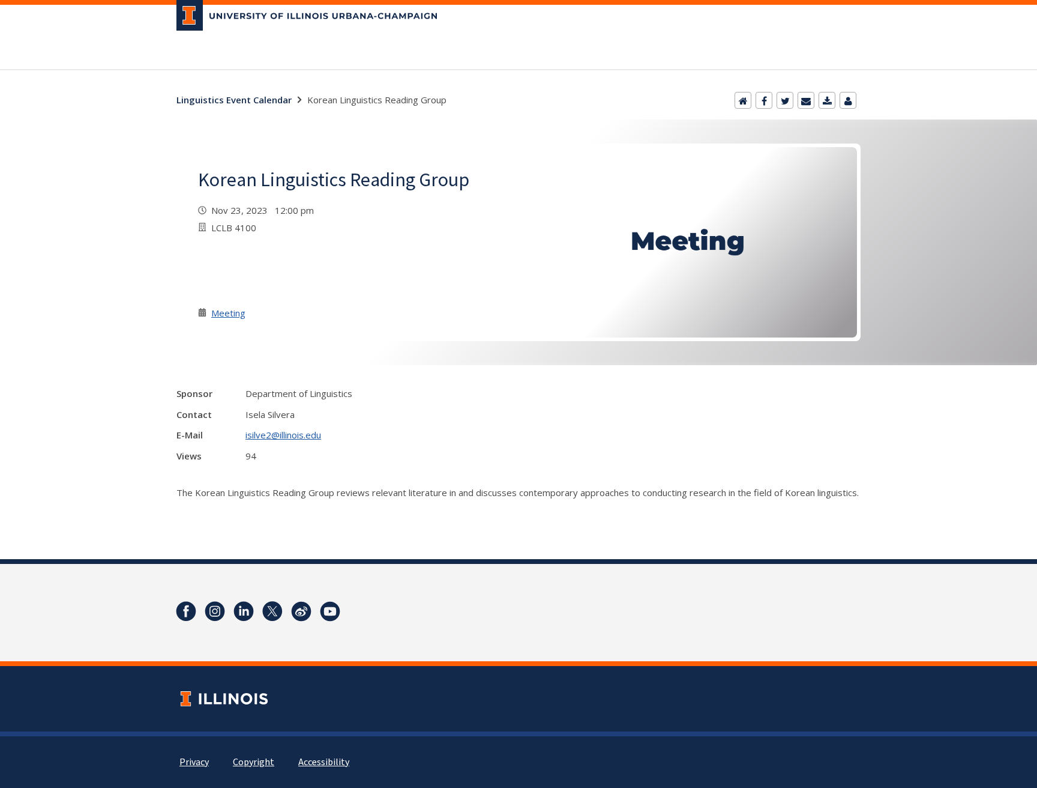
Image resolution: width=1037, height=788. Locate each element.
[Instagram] (215, 611)
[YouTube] (330, 611)
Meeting (228, 313)
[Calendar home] (743, 100)
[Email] (806, 100)
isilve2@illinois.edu (283, 435)
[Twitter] (785, 100)
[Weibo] (301, 611)
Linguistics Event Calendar (234, 100)
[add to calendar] (827, 100)
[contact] (848, 100)
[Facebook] (764, 100)
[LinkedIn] (243, 611)
